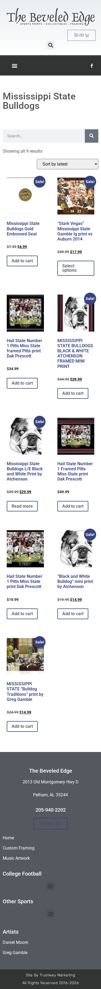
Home (8, 837)
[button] (50, 45)
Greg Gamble (15, 952)
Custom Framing (18, 848)
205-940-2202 (51, 810)
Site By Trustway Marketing (50, 975)
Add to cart (22, 260)
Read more (22, 506)
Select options (69, 268)
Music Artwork (16, 858)
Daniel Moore (15, 942)
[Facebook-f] (92, 66)
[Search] (91, 136)
